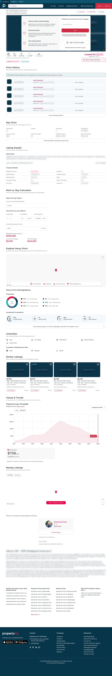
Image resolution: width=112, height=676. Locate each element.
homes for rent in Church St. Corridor (43, 608)
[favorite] (27, 364)
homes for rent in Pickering (65, 605)
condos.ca (13, 1)
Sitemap (59, 652)
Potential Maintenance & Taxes (14, 224)
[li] (36, 647)
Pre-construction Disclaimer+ (56, 663)
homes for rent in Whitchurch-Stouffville (69, 602)
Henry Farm (10, 13)
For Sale (53, 6)
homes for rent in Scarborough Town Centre (45, 594)
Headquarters (61, 641)
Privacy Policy (70, 35)
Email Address (66, 24)
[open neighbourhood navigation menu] (78, 6)
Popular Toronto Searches (40, 588)
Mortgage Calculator (90, 647)
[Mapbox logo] (10, 285)
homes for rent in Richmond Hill (66, 591)
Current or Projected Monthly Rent (15, 201)
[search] (25, 6)
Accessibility (60, 645)
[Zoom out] (103, 502)
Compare (82, 12)
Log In (100, 6)
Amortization (23, 214)
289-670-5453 (57, 526)
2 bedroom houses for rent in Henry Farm (19, 596)
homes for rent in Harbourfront (41, 605)
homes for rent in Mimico (39, 597)
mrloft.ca (21, 1)
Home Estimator (88, 6)
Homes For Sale (89, 652)
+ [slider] (103, 412)
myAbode (15, 638)
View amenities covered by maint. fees (56, 140)
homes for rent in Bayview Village (42, 611)
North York (17, 13)
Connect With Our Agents (92, 643)
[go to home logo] (10, 633)
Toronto (24, 13)
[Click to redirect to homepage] (4, 6)
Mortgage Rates (89, 649)
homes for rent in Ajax (63, 611)
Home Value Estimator (91, 645)
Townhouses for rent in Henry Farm (17, 601)
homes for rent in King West (40, 600)
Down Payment (38, 214)
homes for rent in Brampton (65, 608)
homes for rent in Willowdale (40, 591)
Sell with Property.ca (90, 639)
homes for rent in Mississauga (65, 600)
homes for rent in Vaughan (64, 594)
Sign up (54, 75)
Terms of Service (79, 35)
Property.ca (6, 638)
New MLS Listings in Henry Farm (90, 589)
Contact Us (87, 641)
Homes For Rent (89, 654)
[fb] (33, 647)
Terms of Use (61, 649)
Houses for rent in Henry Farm (15, 604)
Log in (84, 47)
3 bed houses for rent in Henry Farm (17, 598)
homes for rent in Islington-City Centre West (45, 602)
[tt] (31, 647)
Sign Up (107, 6)
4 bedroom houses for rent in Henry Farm (19, 593)
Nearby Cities (61, 588)
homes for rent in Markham (65, 597)
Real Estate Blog (89, 636)
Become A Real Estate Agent (66, 643)
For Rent (61, 6)
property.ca (6, 1)
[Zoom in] (103, 499)
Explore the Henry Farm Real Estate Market (16, 589)
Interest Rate (9, 214)
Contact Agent (56, 532)
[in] (39, 647)
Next (75, 30)
